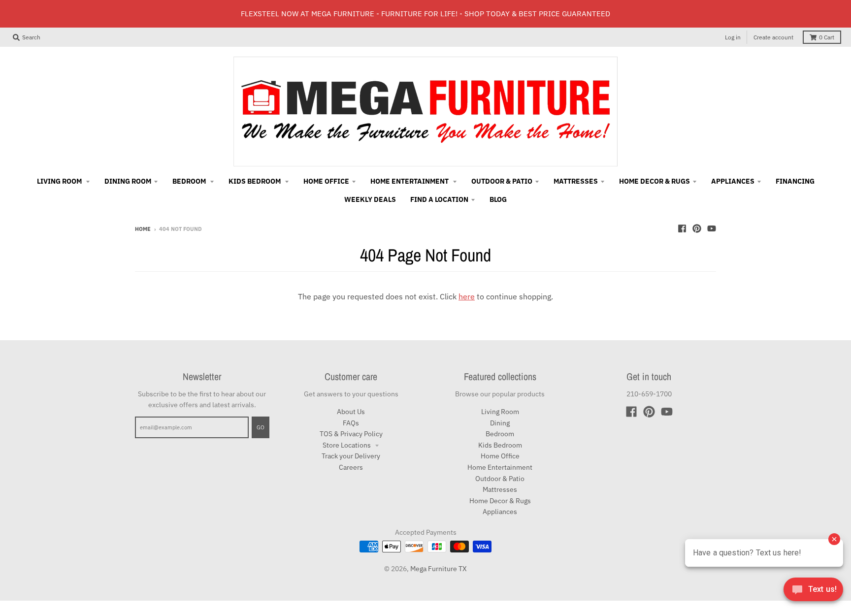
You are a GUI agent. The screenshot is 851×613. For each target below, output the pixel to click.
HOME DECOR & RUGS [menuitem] (654, 181)
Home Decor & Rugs (500, 500)
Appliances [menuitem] (732, 181)
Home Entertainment (499, 467)
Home (143, 229)
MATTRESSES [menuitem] (576, 181)
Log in (733, 37)
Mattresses (500, 489)
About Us (351, 411)
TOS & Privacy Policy (351, 433)
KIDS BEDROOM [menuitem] (255, 181)
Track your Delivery (351, 456)
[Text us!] (813, 592)
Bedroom (500, 433)
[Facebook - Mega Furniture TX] (682, 228)
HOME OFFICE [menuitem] (326, 181)
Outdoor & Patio (499, 478)
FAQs (351, 423)
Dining (500, 423)
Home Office (500, 456)
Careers (351, 467)
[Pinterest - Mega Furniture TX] (696, 228)
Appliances (500, 511)
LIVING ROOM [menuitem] (60, 181)
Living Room (500, 411)
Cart (826, 37)
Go (260, 427)
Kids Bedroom (500, 445)
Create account (773, 37)
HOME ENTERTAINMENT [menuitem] (410, 181)
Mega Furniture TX (438, 568)
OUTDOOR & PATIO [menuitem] (501, 181)
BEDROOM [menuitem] (189, 181)
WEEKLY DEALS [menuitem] (370, 199)
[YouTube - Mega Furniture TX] (711, 228)
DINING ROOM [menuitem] (127, 181)
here (466, 296)
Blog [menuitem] (498, 199)
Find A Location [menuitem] (439, 199)
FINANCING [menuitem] (795, 181)
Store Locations (347, 445)
